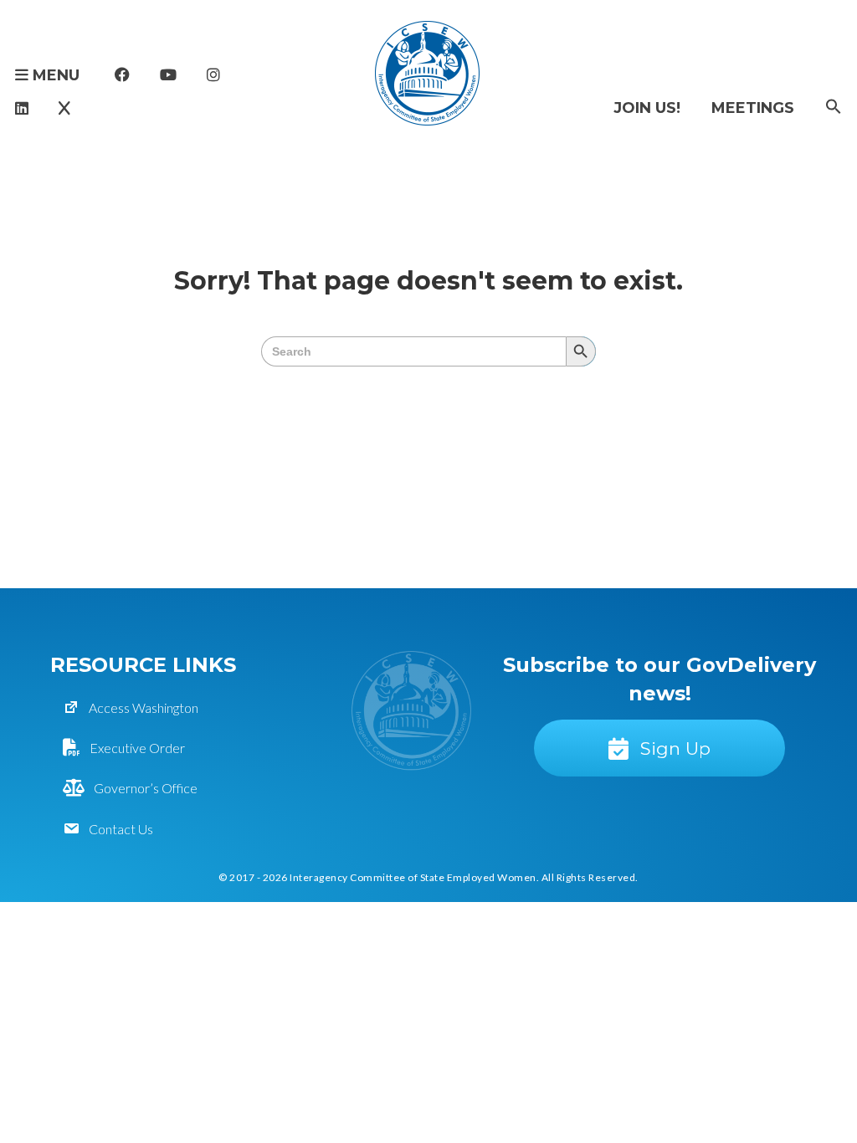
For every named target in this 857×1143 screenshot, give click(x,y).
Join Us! (646, 108)
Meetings (752, 108)
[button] (833, 108)
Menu (54, 75)
